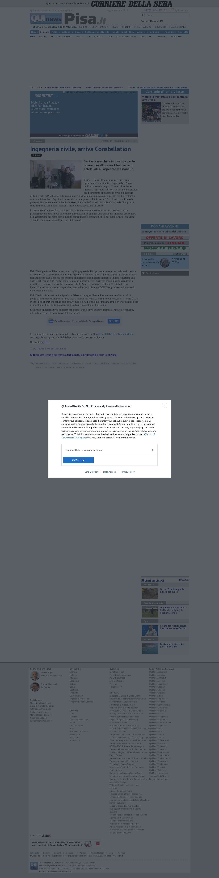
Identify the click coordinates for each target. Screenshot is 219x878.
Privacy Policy (128, 472)
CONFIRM (78, 460)
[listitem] (109, 450)
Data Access (109, 472)
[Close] (165, 406)
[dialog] (109, 439)
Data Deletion (91, 472)
